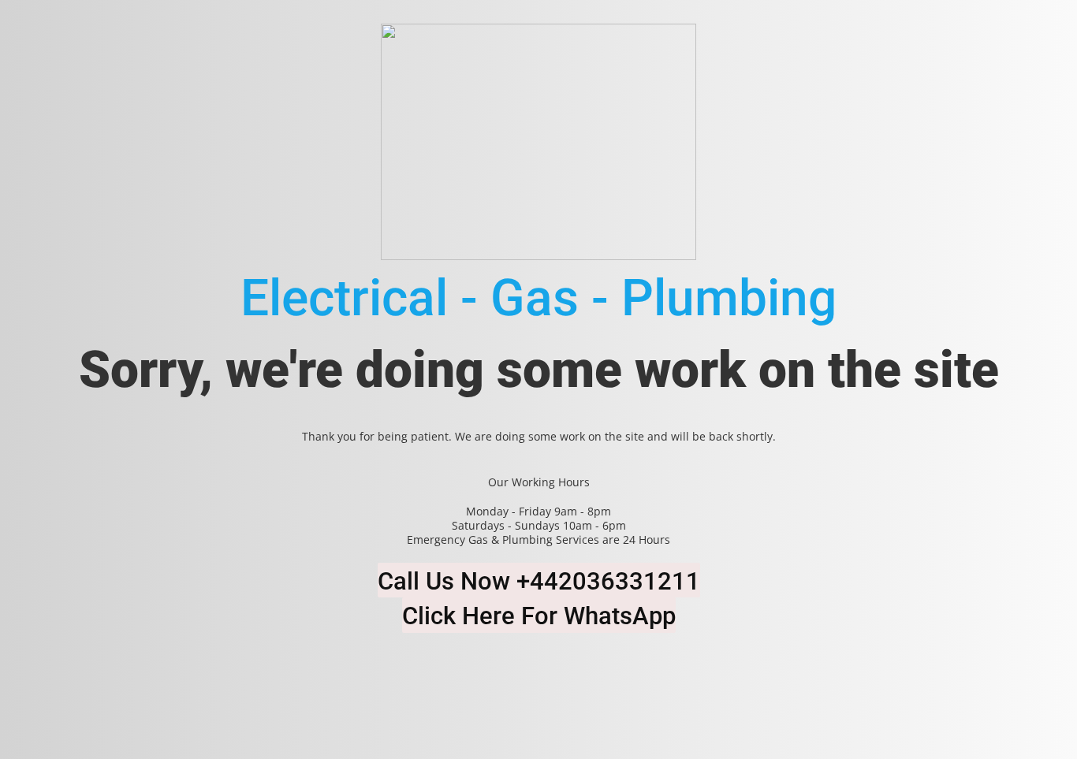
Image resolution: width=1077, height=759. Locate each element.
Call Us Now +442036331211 (539, 581)
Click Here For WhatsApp (539, 616)
